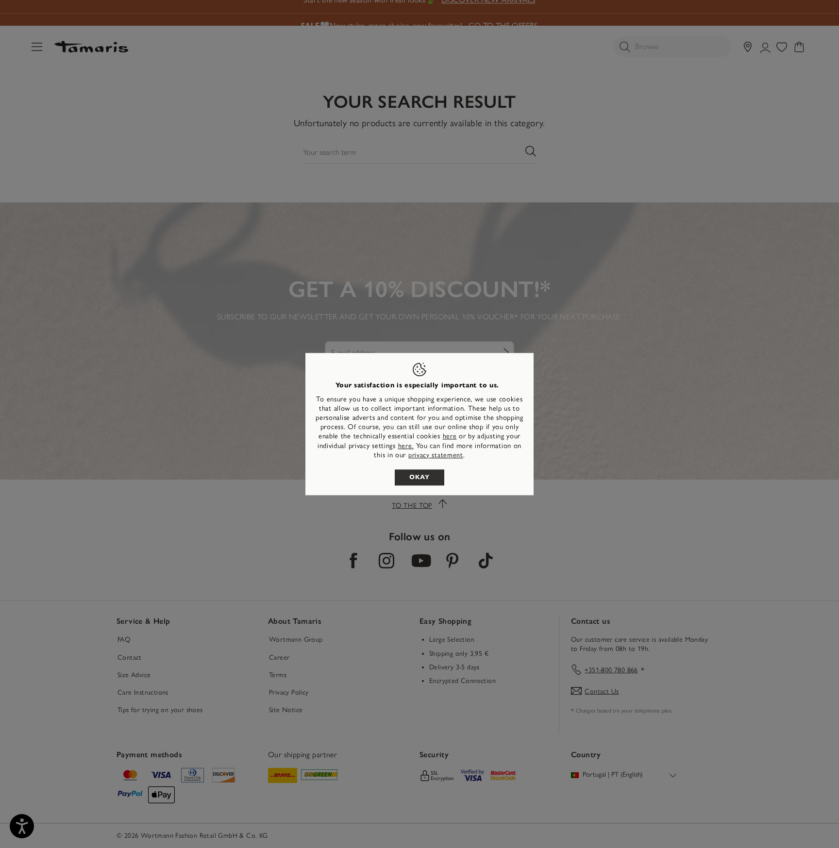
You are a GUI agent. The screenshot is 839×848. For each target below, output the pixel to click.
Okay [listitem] (419, 477)
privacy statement (435, 455)
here (450, 436)
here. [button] (406, 446)
